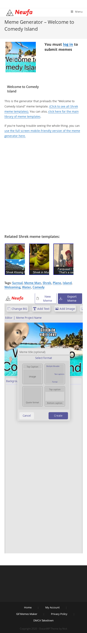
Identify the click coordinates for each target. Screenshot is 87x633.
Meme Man (32, 283)
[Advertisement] (43, 186)
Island (67, 283)
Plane (57, 283)
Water (26, 287)
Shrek (47, 283)
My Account (52, 607)
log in (68, 44)
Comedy (39, 287)
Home (28, 607)
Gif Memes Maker (26, 614)
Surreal (17, 283)
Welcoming (12, 287)
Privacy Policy (59, 614)
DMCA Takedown (43, 620)
